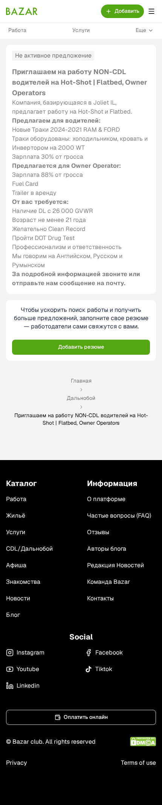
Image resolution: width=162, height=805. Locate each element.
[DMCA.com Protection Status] (143, 741)
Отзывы (98, 532)
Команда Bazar (108, 582)
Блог (13, 615)
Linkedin (28, 686)
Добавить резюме (81, 346)
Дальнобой (81, 398)
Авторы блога (106, 549)
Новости (18, 598)
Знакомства (23, 582)
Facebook (109, 652)
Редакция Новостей (115, 565)
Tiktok (103, 669)
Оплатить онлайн (86, 717)
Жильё (15, 515)
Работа (17, 30)
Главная (81, 380)
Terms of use (138, 763)
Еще (141, 30)
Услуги (81, 30)
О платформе (106, 499)
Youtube (28, 669)
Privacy (16, 763)
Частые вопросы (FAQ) (119, 515)
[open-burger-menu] (151, 11)
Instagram (30, 652)
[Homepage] (22, 11)
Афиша (16, 565)
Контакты (100, 598)
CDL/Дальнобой (29, 549)
